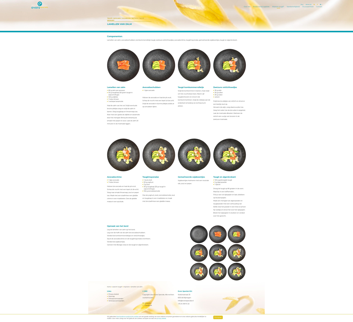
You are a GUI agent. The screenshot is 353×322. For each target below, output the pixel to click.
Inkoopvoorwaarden (115, 298)
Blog (302, 4)
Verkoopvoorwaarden (116, 301)
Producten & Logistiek (261, 7)
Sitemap (111, 296)
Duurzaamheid (307, 7)
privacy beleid (161, 318)
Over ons (247, 7)
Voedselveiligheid (293, 7)
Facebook (148, 305)
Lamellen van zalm (136, 287)
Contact (319, 7)
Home (109, 287)
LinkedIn (147, 303)
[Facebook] (317, 4)
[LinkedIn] (314, 4)
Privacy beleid (113, 294)
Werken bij (308, 4)
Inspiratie (127, 287)
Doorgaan (218, 317)
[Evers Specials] (59, 5)
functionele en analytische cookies (128, 316)
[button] (321, 4)
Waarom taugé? (278, 7)
